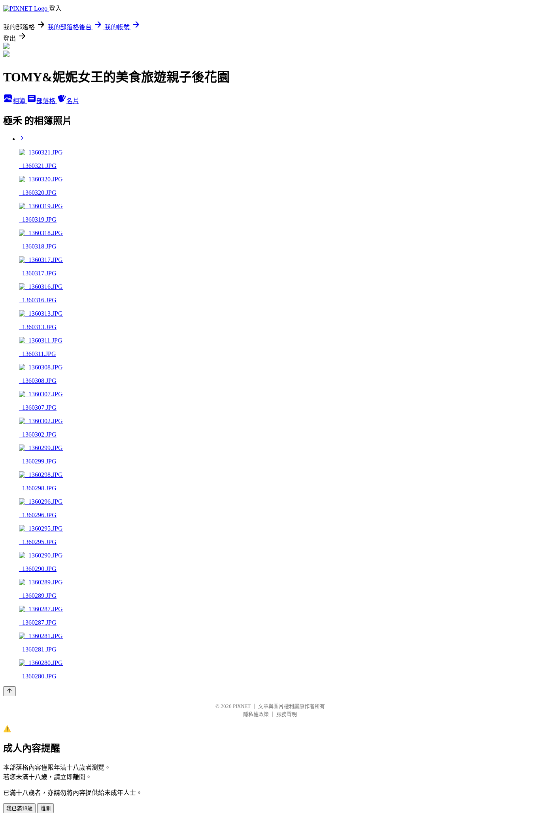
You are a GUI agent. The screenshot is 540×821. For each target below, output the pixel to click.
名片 (72, 101)
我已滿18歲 (19, 809)
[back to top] (9, 691)
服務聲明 (286, 714)
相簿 (20, 101)
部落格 (46, 101)
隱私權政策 (256, 714)
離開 (45, 809)
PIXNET (242, 706)
